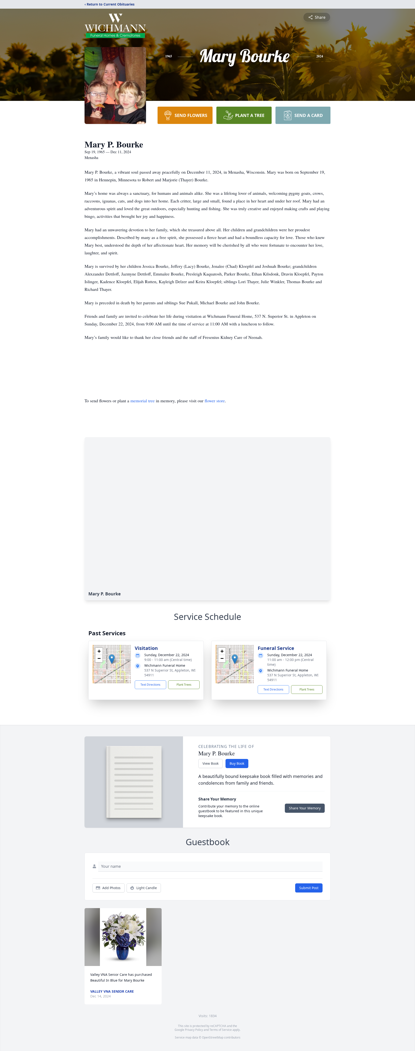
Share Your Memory (305, 808)
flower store (215, 400)
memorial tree (142, 400)
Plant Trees (184, 685)
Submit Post (308, 888)
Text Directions (150, 685)
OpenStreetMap (212, 1037)
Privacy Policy (194, 1030)
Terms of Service (220, 1030)
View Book (210, 763)
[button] (112, 659)
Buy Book (237, 763)
